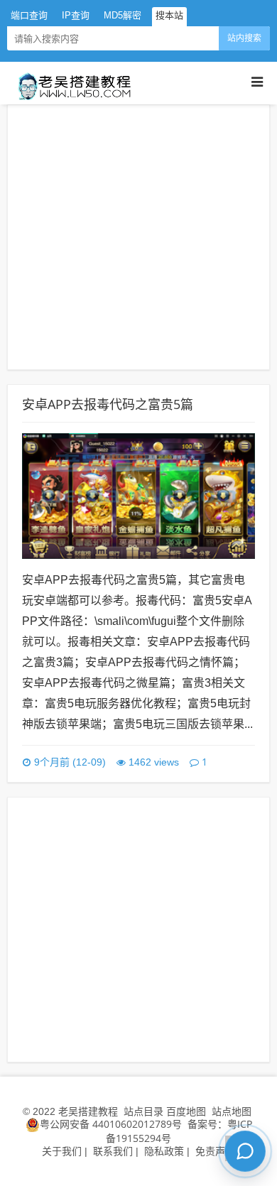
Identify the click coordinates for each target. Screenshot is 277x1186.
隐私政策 (164, 1151)
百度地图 (186, 1111)
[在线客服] (245, 1151)
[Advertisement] (138, 237)
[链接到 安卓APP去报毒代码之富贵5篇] (138, 494)
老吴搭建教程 (88, 1111)
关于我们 (62, 1151)
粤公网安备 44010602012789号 (111, 1124)
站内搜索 (244, 38)
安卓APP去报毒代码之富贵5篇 (107, 404)
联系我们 (113, 1151)
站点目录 (145, 1111)
